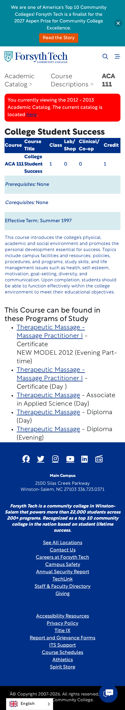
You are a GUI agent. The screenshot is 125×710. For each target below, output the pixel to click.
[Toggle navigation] (117, 56)
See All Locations (62, 543)
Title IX (62, 630)
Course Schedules (62, 652)
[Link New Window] (26, 458)
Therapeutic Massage (48, 395)
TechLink (62, 579)
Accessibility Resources (62, 616)
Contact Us (63, 550)
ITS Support (62, 645)
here (31, 114)
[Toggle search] (105, 56)
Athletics (62, 660)
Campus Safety (62, 564)
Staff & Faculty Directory (62, 586)
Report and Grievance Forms (62, 638)
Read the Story (59, 38)
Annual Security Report (62, 572)
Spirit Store (62, 667)
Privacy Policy (62, 623)
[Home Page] (36, 57)
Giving (63, 593)
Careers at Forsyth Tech (62, 557)
